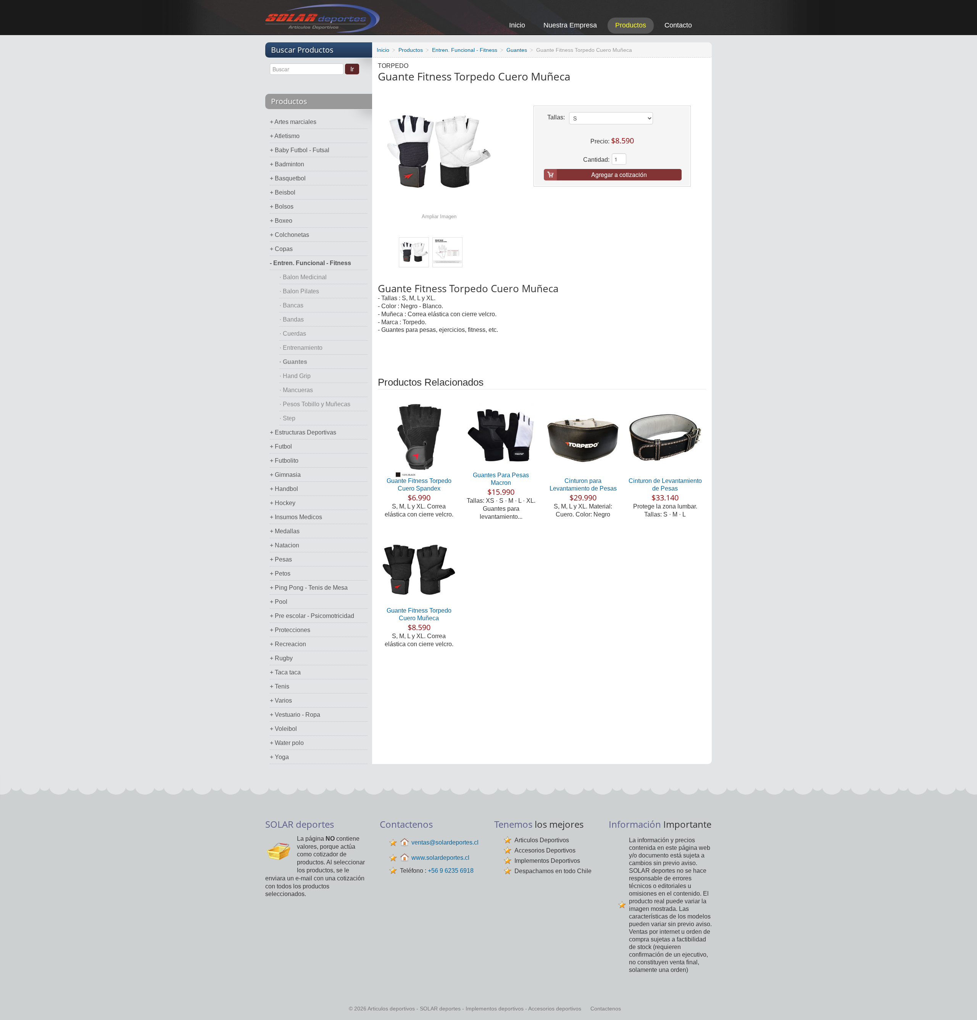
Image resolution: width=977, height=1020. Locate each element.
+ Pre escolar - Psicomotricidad (312, 616)
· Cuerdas (292, 333)
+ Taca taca (285, 672)
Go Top (962, 1003)
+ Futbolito (284, 460)
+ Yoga (279, 757)
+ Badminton (287, 164)
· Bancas (291, 305)
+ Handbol (284, 489)
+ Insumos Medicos (296, 517)
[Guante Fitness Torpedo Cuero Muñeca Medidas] (447, 252)
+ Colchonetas (289, 235)
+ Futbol (281, 446)
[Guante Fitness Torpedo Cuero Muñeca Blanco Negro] (414, 252)
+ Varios (281, 700)
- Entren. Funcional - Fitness (310, 263)
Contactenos (605, 1009)
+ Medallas (285, 531)
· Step (287, 418)
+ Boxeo (281, 220)
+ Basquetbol (288, 178)
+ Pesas (281, 559)
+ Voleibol (283, 729)
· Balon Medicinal (303, 277)
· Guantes (293, 362)
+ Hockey (282, 503)
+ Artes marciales (293, 122)
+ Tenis (279, 686)
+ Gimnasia (285, 474)
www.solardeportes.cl (440, 857)
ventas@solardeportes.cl (445, 842)
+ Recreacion (288, 644)
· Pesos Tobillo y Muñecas (314, 404)
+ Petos (280, 573)
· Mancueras (296, 390)
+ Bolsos (281, 206)
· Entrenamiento (300, 347)
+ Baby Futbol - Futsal (299, 150)
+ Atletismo (285, 136)
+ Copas (281, 249)
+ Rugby (281, 658)
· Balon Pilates (299, 291)
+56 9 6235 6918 (451, 870)
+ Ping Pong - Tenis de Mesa (309, 587)
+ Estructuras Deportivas (303, 432)
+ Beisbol (282, 192)
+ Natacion (284, 545)
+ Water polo (287, 743)
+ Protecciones (290, 630)
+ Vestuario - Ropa (295, 714)
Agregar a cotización (619, 174)
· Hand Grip (295, 376)
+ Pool (278, 601)
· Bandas (291, 319)
